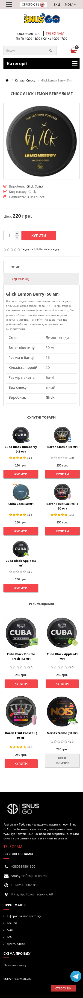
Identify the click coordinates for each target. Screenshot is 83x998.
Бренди (12, 923)
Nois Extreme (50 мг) (62, 733)
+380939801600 (28, 33)
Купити (38, 235)
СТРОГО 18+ (63, 988)
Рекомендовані (41, 604)
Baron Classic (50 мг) (62, 447)
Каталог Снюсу (25, 80)
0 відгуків (27, 249)
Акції (10, 930)
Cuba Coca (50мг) (20, 504)
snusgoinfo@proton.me (29, 875)
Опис (15, 267)
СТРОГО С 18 (30, 4)
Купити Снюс (16, 943)
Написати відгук (50, 249)
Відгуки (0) (20, 279)
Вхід (57, 4)
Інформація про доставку (24, 916)
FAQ (9, 937)
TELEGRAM (55, 33)
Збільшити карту (14, 965)
